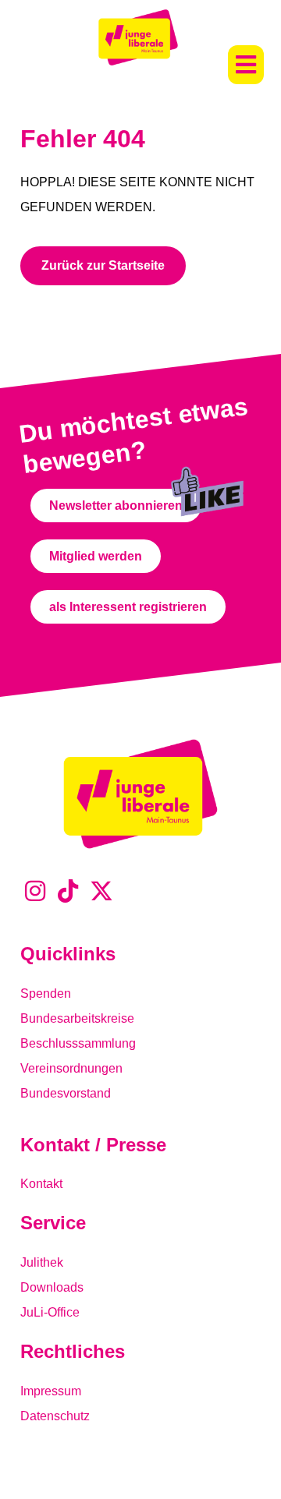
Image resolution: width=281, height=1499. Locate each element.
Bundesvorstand (65, 1093)
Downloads (52, 1287)
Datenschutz (55, 1416)
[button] (246, 64)
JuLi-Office (50, 1312)
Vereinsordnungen (71, 1068)
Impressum (50, 1391)
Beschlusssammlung (78, 1043)
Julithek (41, 1262)
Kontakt (41, 1183)
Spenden (45, 993)
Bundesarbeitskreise (77, 1018)
